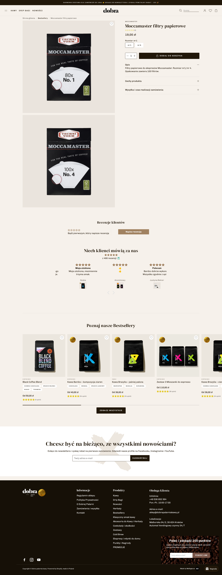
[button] (109, 292)
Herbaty (117, 508)
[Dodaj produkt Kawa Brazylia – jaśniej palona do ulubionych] (151, 337)
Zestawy (117, 530)
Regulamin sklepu (86, 495)
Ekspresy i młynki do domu (126, 538)
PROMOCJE (119, 547)
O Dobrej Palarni (85, 504)
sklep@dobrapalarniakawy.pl (164, 512)
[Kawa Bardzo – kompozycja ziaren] (88, 355)
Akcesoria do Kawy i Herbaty (128, 521)
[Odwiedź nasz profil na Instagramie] (31, 560)
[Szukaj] (190, 10)
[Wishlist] (210, 10)
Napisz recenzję (133, 232)
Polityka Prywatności (87, 500)
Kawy (116, 495)
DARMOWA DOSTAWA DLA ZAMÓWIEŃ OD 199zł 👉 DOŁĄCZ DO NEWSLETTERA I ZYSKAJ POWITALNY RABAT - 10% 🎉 (111, 2)
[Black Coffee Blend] (44, 355)
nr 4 (139, 45)
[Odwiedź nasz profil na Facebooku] (24, 560)
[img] (110, 255)
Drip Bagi (118, 500)
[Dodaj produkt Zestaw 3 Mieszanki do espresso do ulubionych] (196, 337)
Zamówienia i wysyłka (88, 508)
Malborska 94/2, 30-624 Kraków (166, 522)
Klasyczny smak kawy (124, 517)
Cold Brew (118, 534)
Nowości (117, 504)
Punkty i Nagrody (122, 543)
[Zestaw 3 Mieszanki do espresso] (178, 355)
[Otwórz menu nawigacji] (6, 10)
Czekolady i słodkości (124, 525)
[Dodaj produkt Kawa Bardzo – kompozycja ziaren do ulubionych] (107, 337)
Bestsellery (43, 18)
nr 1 (129, 45)
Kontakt (81, 512)
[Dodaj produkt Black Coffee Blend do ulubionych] (62, 337)
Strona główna (29, 18)
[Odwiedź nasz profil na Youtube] (39, 560)
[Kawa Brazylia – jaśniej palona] (133, 355)
